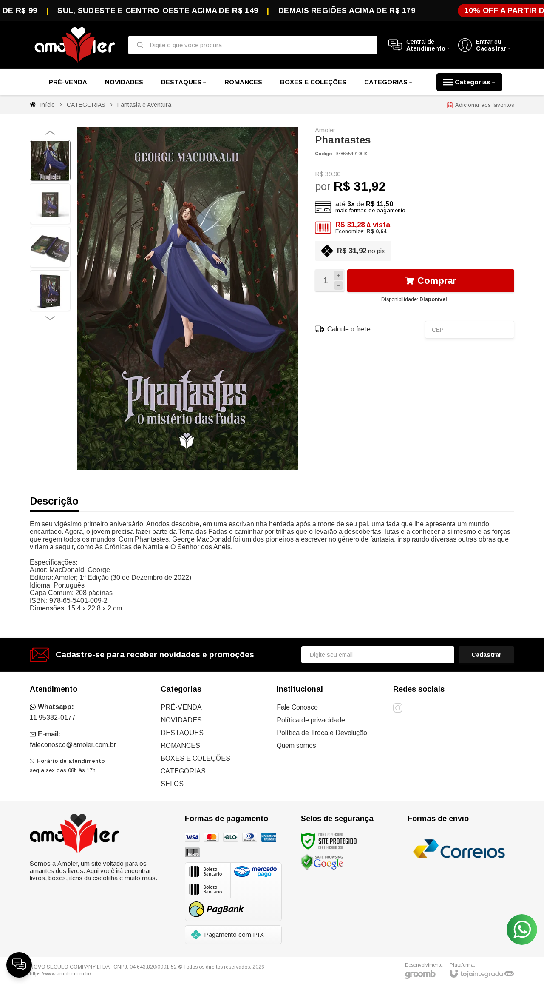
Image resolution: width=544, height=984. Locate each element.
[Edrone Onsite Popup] (272, 492)
